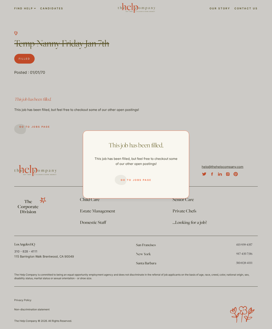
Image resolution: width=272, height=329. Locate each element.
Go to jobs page (136, 179)
